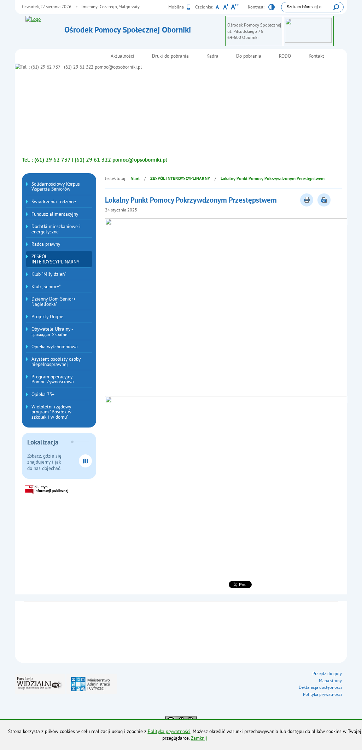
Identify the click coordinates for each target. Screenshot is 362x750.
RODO (285, 56)
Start (135, 179)
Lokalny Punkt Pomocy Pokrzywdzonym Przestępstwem (273, 179)
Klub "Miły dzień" (48, 274)
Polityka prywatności (322, 694)
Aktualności (122, 56)
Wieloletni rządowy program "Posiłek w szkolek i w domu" (51, 412)
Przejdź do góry (327, 673)
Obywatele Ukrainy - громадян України (52, 331)
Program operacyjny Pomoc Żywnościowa (52, 379)
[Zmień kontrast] (271, 8)
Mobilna (176, 7)
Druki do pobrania (170, 56)
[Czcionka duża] (234, 8)
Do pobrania (248, 56)
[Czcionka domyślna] (217, 8)
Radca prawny (45, 244)
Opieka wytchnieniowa (54, 347)
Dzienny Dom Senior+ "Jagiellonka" (53, 301)
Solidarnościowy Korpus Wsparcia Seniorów (55, 186)
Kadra (212, 56)
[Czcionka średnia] (225, 8)
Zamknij (199, 738)
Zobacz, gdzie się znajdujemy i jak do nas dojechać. (44, 462)
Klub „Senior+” (46, 287)
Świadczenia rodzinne (53, 202)
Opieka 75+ (42, 394)
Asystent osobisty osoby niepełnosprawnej (56, 361)
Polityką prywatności (169, 731)
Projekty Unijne (47, 317)
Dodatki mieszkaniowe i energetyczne (56, 228)
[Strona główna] (43, 19)
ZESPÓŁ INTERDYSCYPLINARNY (55, 259)
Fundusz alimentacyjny (54, 214)
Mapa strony (330, 680)
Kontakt (316, 56)
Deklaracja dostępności (320, 687)
